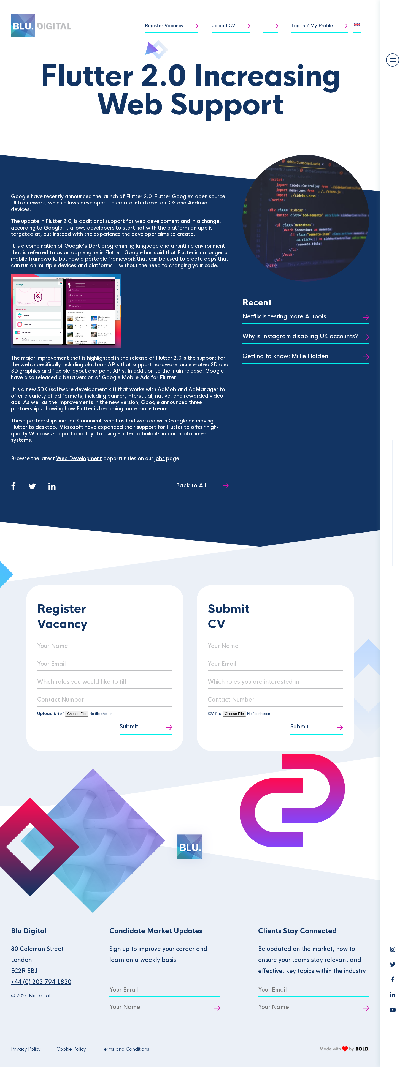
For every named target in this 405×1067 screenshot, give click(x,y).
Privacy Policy (25, 1049)
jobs (160, 458)
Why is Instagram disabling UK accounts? (300, 336)
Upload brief (50, 713)
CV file (215, 713)
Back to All (191, 485)
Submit (129, 726)
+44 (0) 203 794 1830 (41, 982)
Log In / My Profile (312, 26)
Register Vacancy (164, 26)
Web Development (79, 458)
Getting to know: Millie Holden (285, 356)
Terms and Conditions (125, 1049)
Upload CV (223, 26)
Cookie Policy (71, 1049)
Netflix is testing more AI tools (284, 316)
